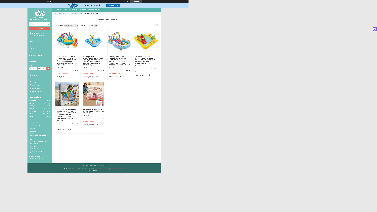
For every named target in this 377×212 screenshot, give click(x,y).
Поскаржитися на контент (102, 169)
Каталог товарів (34, 45)
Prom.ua (103, 165)
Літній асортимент (77, 13)
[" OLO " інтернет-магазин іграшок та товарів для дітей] (40, 12)
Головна (58, 9)
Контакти (83, 9)
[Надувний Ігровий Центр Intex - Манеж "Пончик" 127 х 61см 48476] (93, 94)
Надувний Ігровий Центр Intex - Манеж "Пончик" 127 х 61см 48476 (93, 111)
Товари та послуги (64, 13)
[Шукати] (48, 24)
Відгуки (31, 51)
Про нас (32, 48)
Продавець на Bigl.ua (94, 167)
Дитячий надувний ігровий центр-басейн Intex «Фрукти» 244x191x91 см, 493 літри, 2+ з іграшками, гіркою (145, 60)
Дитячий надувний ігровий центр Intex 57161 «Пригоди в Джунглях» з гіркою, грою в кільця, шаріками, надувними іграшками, (93, 61)
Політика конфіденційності (117, 169)
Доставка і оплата (35, 55)
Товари (66, 9)
